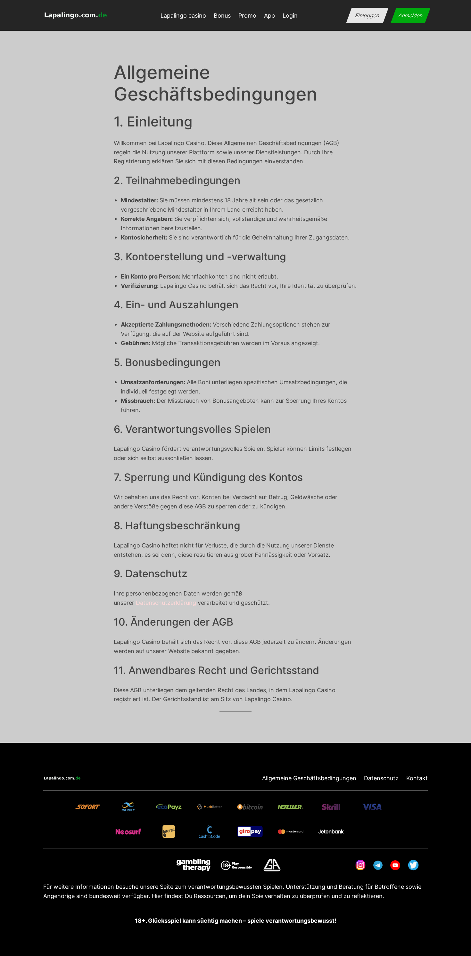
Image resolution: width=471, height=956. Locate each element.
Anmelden (410, 15)
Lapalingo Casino (183, 285)
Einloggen (367, 15)
